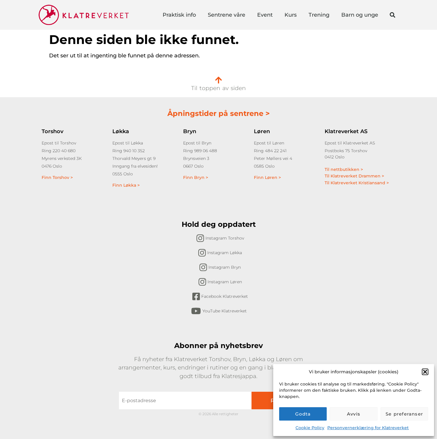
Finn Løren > (267, 177)
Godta (303, 414)
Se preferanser (404, 414)
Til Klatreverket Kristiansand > (357, 182)
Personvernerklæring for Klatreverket (368, 427)
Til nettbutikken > (344, 169)
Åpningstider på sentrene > (218, 113)
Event (265, 15)
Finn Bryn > (195, 177)
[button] (425, 372)
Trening (319, 15)
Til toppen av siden (218, 88)
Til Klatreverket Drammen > (354, 176)
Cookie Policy (309, 427)
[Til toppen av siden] (218, 80)
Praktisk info (179, 15)
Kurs (290, 15)
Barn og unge (359, 15)
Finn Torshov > (57, 177)
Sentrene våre (226, 15)
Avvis (353, 414)
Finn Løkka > (126, 185)
